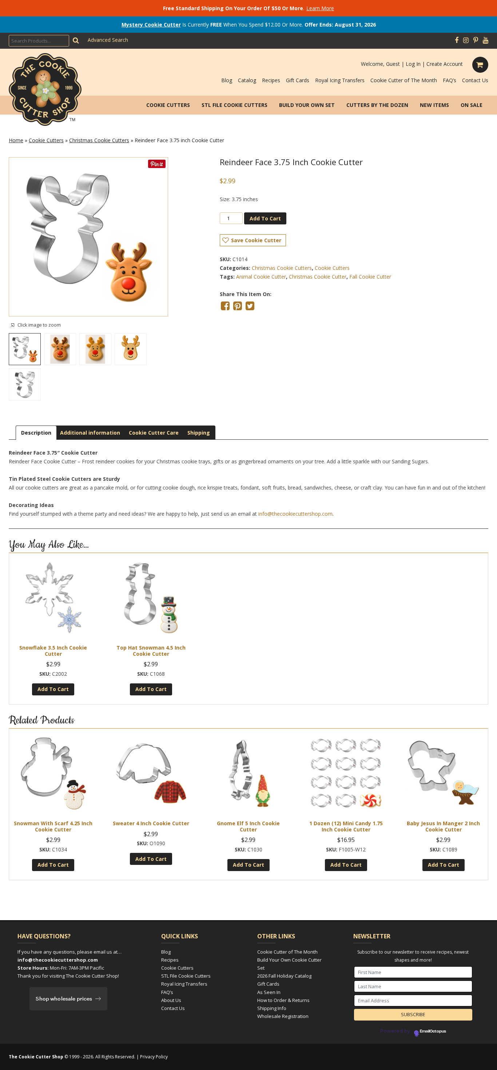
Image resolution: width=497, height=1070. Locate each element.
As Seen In (269, 992)
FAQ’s (449, 80)
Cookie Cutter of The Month (403, 80)
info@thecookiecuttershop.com (295, 513)
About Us (171, 1000)
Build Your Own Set (307, 104)
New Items (434, 104)
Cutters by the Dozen (377, 104)
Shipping (198, 432)
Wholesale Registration (283, 1016)
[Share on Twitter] (250, 306)
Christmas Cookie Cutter (317, 276)
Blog (226, 80)
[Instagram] (466, 40)
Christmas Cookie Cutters (99, 140)
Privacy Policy (154, 1057)
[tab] (36, 433)
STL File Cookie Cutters (234, 104)
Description (36, 432)
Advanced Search (108, 39)
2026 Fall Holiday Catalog (284, 976)
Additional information (90, 432)
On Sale (471, 104)
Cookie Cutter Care (154, 432)
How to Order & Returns (283, 1000)
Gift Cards (297, 80)
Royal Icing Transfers (340, 80)
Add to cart (265, 218)
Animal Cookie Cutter (261, 276)
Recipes (271, 80)
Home (16, 140)
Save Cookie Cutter (256, 240)
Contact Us (475, 80)
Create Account (444, 63)
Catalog (247, 80)
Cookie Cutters (168, 104)
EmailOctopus (433, 1031)
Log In (413, 63)
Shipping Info (271, 1008)
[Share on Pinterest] (237, 306)
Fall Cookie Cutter (370, 276)
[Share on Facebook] (225, 306)
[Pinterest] (475, 40)
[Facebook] (456, 40)
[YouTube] (485, 40)
